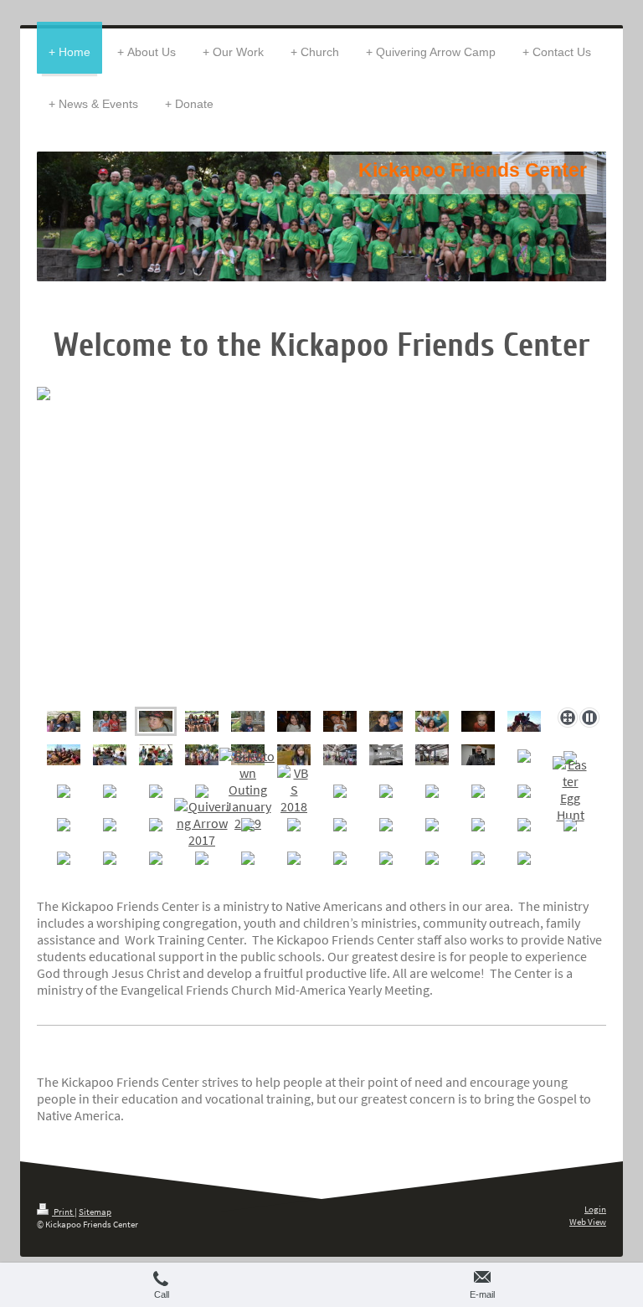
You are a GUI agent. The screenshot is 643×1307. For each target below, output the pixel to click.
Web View (587, 1221)
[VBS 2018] (294, 789)
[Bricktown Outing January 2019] (247, 789)
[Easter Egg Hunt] (570, 789)
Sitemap (95, 1211)
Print (63, 1211)
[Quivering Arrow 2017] (201, 823)
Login (595, 1209)
